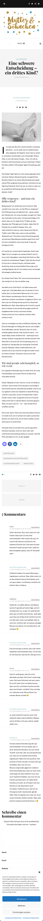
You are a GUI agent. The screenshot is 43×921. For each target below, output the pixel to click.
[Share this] (17, 107)
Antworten (35, 527)
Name (4, 852)
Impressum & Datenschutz (13, 918)
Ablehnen (21, 905)
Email (4, 860)
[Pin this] (25, 107)
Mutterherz (21, 59)
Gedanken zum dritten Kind (15, 458)
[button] (39, 872)
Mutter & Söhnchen (21, 98)
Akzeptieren (21, 899)
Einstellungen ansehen (21, 912)
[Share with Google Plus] (23, 107)
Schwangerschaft (12, 463)
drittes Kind (9, 453)
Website (5, 868)
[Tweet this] (20, 107)
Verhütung (28, 463)
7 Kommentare (21, 101)
